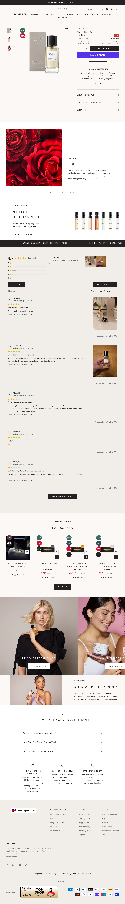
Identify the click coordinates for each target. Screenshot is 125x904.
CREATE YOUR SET (24, 234)
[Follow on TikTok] (26, 865)
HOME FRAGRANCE (70, 14)
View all (62, 587)
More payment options (98, 61)
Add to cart (104, 48)
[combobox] (23, 810)
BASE (72, 193)
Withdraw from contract (60, 831)
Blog (103, 819)
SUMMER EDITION (21, 14)
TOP (52, 193)
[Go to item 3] (9, 48)
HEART (62, 193)
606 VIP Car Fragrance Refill (47, 565)
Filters (17, 284)
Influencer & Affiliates (110, 831)
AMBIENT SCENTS (88, 14)
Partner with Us (108, 835)
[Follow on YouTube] (20, 865)
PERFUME (44, 14)
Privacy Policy (84, 819)
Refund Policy (84, 827)
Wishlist (53, 827)
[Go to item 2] (9, 39)
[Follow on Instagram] (13, 865)
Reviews (105, 823)
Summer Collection (109, 814)
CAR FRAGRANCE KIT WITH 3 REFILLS (17, 565)
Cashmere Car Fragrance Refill (107, 565)
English (91, 9)
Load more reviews (62, 497)
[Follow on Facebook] (7, 865)
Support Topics (85, 823)
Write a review (105, 284)
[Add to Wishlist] (67, 30)
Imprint (82, 835)
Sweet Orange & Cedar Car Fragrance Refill (77, 565)
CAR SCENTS (56, 14)
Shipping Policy (85, 831)
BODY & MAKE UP (104, 14)
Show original (33, 314)
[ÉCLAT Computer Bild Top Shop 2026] (39, 892)
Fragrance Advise (57, 823)
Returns (53, 819)
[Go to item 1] (9, 30)
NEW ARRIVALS (39, 666)
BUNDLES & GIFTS (62, 18)
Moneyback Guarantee (59, 814)
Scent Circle (107, 827)
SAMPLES (34, 14)
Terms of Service (86, 814)
